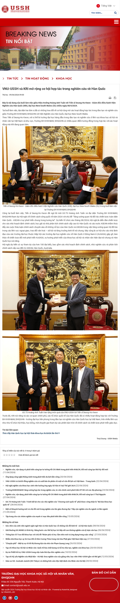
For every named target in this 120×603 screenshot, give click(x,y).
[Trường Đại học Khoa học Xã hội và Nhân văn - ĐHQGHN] (5, 9)
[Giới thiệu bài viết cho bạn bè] (106, 97)
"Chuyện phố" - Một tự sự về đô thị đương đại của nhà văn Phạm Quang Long (37, 543)
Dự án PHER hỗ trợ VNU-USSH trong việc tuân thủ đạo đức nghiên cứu (35, 552)
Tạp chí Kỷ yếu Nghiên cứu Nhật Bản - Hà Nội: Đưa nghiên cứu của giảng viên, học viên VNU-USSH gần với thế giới (53, 556)
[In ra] (110, 97)
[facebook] (4, 598)
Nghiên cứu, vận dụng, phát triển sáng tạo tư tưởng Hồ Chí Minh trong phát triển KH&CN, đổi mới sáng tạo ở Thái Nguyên (56, 494)
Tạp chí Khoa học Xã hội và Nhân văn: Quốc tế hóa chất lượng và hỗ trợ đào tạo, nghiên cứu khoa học (47, 548)
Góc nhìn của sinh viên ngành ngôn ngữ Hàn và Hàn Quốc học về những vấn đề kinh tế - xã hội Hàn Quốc (49, 526)
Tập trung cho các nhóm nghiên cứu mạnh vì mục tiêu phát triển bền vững (36, 516)
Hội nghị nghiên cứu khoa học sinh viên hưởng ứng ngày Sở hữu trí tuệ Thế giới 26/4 (40, 486)
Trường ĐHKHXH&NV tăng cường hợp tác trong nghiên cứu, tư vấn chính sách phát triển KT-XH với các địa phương (53, 490)
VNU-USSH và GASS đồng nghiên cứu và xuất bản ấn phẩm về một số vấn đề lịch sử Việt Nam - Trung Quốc (51, 481)
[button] (104, 6)
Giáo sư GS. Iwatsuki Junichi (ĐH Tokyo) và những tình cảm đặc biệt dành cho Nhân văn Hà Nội (45, 561)
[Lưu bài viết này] (115, 97)
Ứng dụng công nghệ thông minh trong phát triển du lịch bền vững (32, 477)
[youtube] (10, 598)
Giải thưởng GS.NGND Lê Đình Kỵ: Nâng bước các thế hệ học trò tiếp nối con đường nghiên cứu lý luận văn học (51, 530)
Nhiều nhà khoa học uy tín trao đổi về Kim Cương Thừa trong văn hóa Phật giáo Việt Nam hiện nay (46, 539)
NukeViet (65, 590)
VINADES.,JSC (9, 592)
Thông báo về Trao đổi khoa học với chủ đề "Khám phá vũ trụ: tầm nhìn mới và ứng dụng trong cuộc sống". (50, 535)
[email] (16, 598)
